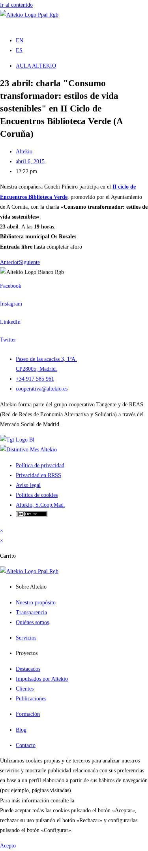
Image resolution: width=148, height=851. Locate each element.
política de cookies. (97, 801)
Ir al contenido (16, 5)
